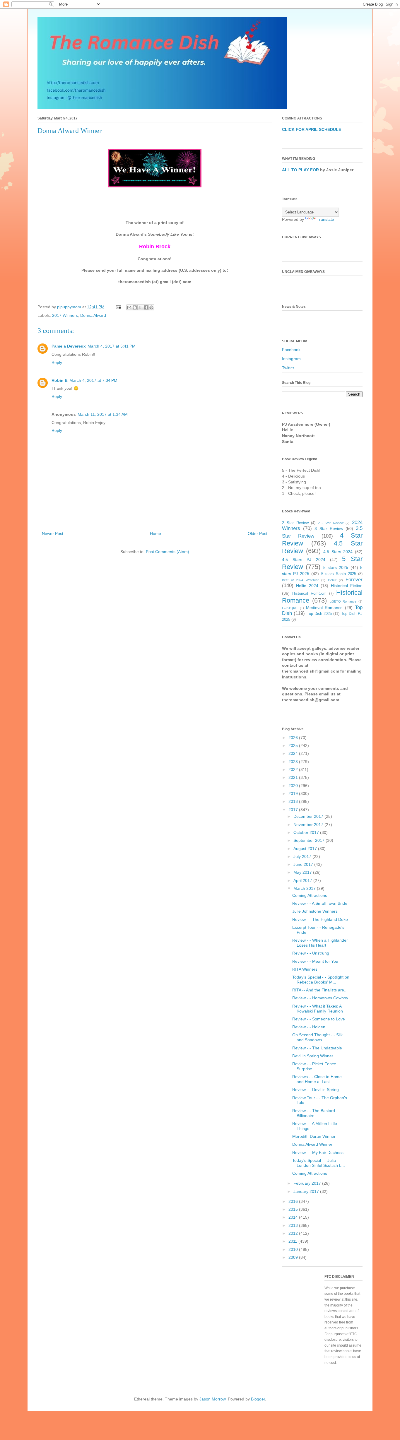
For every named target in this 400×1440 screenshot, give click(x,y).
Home (155, 533)
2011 (293, 1241)
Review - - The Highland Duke (320, 919)
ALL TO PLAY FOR (300, 169)
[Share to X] (140, 307)
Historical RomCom (309, 593)
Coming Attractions (309, 895)
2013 (293, 1225)
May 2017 (303, 872)
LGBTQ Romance (343, 601)
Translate (325, 219)
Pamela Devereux (69, 346)
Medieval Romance (324, 607)
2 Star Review (295, 523)
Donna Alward (93, 315)
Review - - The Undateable (317, 1048)
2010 (293, 1249)
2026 (293, 737)
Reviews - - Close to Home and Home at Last (317, 1079)
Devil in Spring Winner (312, 1056)
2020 (293, 785)
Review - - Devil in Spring (315, 1089)
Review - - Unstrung (310, 953)
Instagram (291, 358)
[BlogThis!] (135, 307)
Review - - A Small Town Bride (319, 903)
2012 (293, 1233)
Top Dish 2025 (319, 614)
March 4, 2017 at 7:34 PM (93, 380)
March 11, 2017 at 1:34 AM (103, 414)
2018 (293, 801)
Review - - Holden (308, 1027)
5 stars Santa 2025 (338, 574)
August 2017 (305, 848)
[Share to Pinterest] (151, 307)
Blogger (258, 1399)
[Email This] (129, 307)
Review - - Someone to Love (318, 1019)
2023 (293, 761)
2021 (293, 777)
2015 (293, 1209)
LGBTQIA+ (290, 608)
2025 (293, 745)
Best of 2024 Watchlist (300, 580)
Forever (354, 579)
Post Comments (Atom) (167, 551)
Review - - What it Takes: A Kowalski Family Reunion (317, 1008)
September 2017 (309, 840)
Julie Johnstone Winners (315, 911)
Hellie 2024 (307, 585)
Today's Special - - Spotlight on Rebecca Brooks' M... (320, 979)
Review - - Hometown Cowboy (320, 998)
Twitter (288, 367)
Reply (57, 362)
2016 (293, 1201)
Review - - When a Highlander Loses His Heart (320, 943)
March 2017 (305, 888)
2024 (293, 753)
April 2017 (303, 880)
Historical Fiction (347, 585)
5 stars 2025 (335, 567)
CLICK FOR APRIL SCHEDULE (311, 129)
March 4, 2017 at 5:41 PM (112, 346)
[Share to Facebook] (146, 307)
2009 (293, 1257)
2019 (293, 793)
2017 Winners (65, 315)
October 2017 (306, 832)
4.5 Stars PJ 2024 (303, 559)
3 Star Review (328, 528)
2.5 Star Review (330, 523)
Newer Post (52, 533)
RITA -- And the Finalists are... (320, 990)
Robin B (60, 380)
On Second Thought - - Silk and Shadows (317, 1037)
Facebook (291, 349)
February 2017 (307, 1183)
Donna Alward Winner (312, 1144)
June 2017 (303, 864)
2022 (293, 769)
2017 (293, 809)
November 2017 (308, 824)
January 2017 (306, 1191)
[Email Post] (118, 307)
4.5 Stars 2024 (338, 551)
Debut (332, 580)
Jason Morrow (212, 1399)
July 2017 (302, 856)
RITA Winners (304, 969)
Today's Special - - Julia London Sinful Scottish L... (318, 1163)
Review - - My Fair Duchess (317, 1152)
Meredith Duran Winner (314, 1136)
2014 (293, 1217)
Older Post (257, 533)
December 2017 (308, 816)
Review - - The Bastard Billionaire (313, 1113)
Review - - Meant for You (315, 961)
